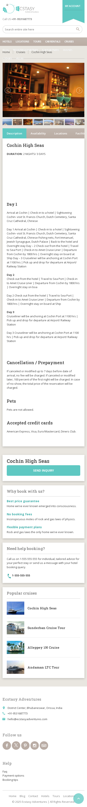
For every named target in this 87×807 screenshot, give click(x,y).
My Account (72, 6)
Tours (37, 41)
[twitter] (16, 745)
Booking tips (10, 780)
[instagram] (34, 745)
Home (12, 796)
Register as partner (25, 50)
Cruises (68, 41)
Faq (5, 771)
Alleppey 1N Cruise (43, 647)
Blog (6, 50)
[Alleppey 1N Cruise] (15, 647)
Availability (38, 133)
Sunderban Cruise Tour (46, 628)
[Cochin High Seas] (15, 608)
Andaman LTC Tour (43, 667)
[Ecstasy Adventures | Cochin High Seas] (21, 8)
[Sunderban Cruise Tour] (15, 627)
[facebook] (7, 745)
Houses (67, 50)
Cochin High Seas (42, 608)
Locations (22, 41)
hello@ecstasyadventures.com (27, 719)
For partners (50, 50)
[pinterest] (25, 745)
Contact (33, 796)
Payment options (13, 775)
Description (14, 133)
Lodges (7, 58)
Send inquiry (43, 470)
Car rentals (52, 41)
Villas (19, 58)
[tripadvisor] (44, 745)
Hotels (7, 41)
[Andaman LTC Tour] (15, 667)
